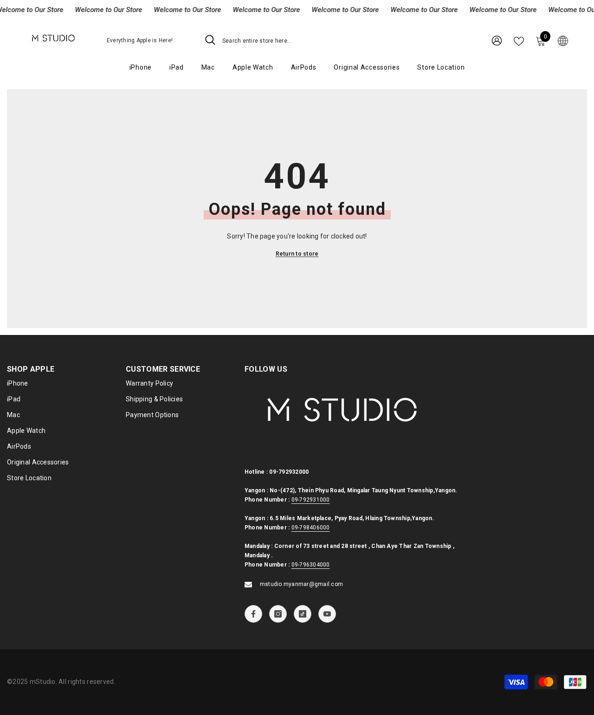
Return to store (297, 254)
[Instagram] (278, 614)
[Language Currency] (562, 40)
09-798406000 (310, 527)
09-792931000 (310, 499)
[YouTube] (327, 614)
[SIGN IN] (496, 40)
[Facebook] (253, 614)
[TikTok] (302, 614)
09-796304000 (310, 564)
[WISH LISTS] (519, 40)
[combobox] (315, 40)
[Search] (307, 40)
